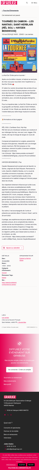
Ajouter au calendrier (13, 248)
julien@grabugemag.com (14, 449)
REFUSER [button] (31, 464)
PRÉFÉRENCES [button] (11, 465)
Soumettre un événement (13, 378)
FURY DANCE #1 (31, 327)
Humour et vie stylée (11, 431)
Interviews (7, 438)
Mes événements (10, 381)
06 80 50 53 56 (11, 446)
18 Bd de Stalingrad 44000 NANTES (17, 410)
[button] (27, 3)
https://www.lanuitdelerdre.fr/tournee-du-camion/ (9, 283)
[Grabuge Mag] (9, 3)
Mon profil (7, 384)
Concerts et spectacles (12, 428)
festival (4, 278)
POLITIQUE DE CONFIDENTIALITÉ (19, 468)
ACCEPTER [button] (22, 464)
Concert (4, 273)
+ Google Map (22, 322)
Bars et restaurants (10, 434)
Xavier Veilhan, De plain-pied (10, 327)
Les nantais (5, 317)
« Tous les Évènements (10, 10)
